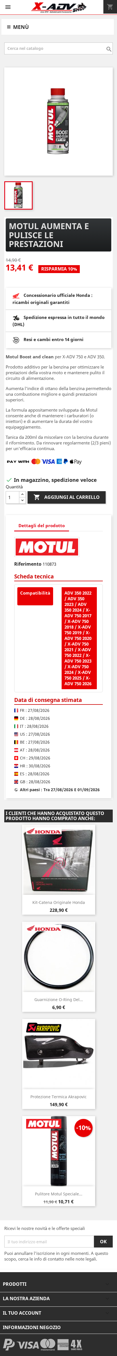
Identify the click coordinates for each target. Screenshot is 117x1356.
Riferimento (27, 564)
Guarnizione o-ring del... (58, 999)
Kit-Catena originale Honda (58, 902)
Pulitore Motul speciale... (58, 1194)
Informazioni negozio (32, 1327)
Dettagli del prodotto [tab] (41, 525)
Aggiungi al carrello (67, 497)
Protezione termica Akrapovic (58, 1096)
